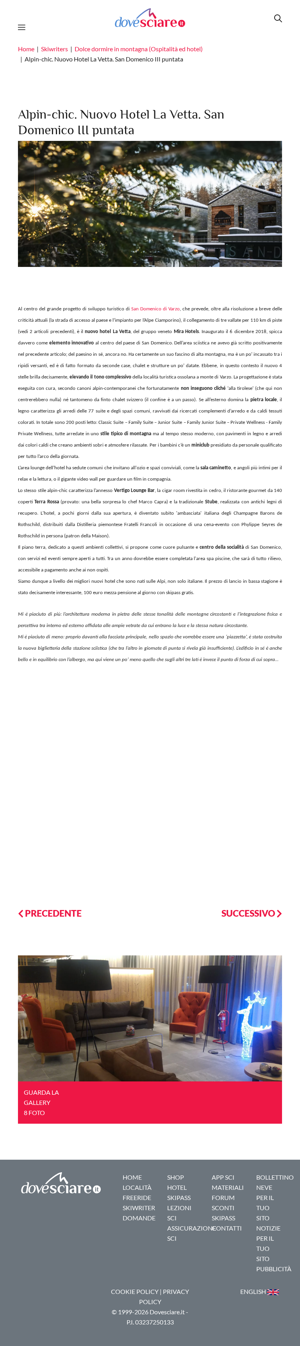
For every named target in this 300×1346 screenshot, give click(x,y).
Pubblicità (273, 1268)
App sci (223, 1177)
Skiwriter (139, 1207)
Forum (223, 1197)
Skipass (179, 1197)
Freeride (137, 1197)
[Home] (150, 17)
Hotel (177, 1187)
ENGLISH (253, 1291)
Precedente (52, 913)
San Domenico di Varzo (155, 309)
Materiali (228, 1187)
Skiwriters (54, 48)
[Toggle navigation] (24, 26)
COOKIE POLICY (135, 1291)
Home (26, 48)
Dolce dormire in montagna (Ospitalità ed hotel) (139, 48)
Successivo (249, 913)
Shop (175, 1177)
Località (137, 1187)
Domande (139, 1218)
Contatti (227, 1228)
